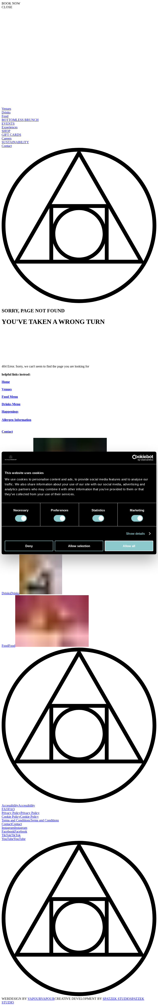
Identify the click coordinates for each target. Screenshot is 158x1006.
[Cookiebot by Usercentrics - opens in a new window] (135, 458)
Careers (7, 138)
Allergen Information (16, 420)
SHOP (6, 131)
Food (5, 116)
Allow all (129, 546)
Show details (135, 533)
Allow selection (79, 546)
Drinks (6, 112)
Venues (6, 108)
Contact (7, 146)
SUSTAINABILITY (15, 142)
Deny (29, 546)
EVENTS (8, 123)
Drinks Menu (11, 404)
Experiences (9, 127)
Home (6, 382)
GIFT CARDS (11, 134)
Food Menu (10, 396)
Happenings (10, 411)
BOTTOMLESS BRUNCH (20, 120)
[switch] (59, 518)
